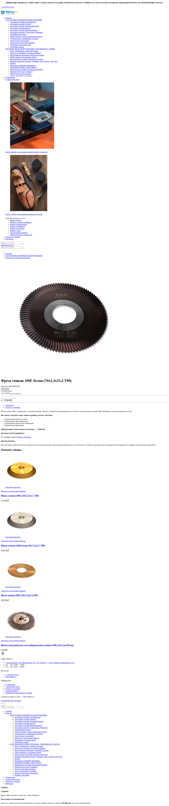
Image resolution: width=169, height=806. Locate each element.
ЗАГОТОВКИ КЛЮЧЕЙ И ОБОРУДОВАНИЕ (24, 20)
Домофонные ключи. (18, 34)
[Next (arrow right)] (4, 705)
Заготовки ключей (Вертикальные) (23, 30)
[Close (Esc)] (2, 703)
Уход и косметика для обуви (21, 76)
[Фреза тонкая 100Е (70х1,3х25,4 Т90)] (22, 585)
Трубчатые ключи (17, 47)
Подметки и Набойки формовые (23, 65)
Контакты (9, 239)
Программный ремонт (19, 233)
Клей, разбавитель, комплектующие (24, 51)
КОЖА (13, 63)
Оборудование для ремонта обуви (23, 57)
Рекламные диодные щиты (20, 45)
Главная (9, 711)
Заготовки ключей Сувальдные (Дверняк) (26, 32)
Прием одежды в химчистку (21, 235)
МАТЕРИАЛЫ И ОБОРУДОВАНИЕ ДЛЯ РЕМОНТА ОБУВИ (30, 49)
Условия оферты (12, 691)
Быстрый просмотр (13, 487)
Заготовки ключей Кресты (20, 28)
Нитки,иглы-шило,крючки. (20, 74)
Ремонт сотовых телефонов (21, 222)
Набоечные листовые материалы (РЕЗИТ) (26, 70)
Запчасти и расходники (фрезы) (22, 43)
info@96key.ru (11, 677)
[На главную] (9, 14)
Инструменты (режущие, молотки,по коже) (27, 55)
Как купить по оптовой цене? (15, 393)
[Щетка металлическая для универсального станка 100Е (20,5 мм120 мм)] (22, 635)
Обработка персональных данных (19, 693)
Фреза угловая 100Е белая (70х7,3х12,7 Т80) (23, 545)
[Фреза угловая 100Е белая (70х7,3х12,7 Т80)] (22, 535)
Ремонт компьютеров (18, 224)
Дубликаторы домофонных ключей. (24, 39)
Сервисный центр (13, 79)
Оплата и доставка (13, 237)
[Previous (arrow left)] (2, 705)
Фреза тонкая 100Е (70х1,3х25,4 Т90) (19, 595)
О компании (10, 77)
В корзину (8, 400)
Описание (9, 405)
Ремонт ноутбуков (17, 229)
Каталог (9, 18)
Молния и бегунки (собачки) (21, 72)
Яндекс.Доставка (24, 437)
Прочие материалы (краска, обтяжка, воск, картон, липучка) (33, 61)
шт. (2, 400)
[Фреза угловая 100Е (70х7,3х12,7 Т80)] (22, 485)
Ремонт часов (15, 231)
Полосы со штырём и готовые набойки (25, 53)
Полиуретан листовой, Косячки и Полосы (26, 59)
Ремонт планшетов (17, 226)
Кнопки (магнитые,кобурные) (26, 773)
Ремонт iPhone (15, 220)
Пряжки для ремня (22, 775)
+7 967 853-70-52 (7, 7)
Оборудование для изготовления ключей (26, 36)
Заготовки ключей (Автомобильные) (24, 26)
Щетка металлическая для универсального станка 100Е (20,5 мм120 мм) (37, 645)
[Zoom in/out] (4, 703)
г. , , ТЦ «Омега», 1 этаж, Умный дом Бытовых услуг (40, 663)
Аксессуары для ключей (19, 41)
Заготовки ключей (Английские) (23, 22)
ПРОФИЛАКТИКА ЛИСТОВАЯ (23, 68)
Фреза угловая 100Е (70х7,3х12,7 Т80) (20, 495)
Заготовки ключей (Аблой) (20, 24)
